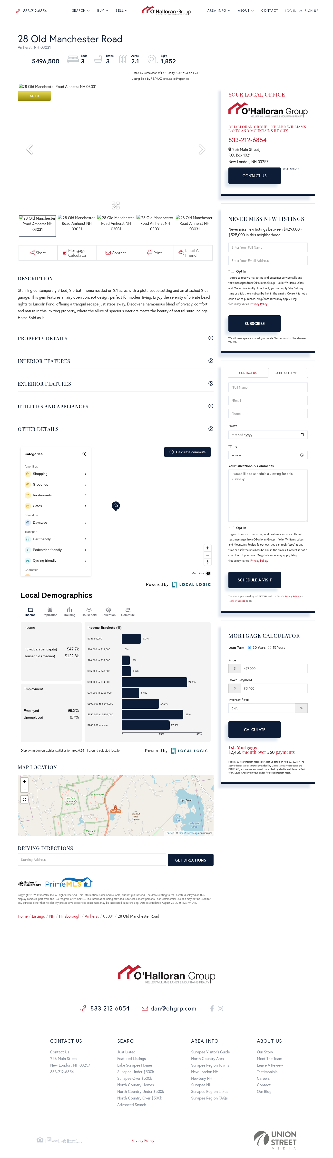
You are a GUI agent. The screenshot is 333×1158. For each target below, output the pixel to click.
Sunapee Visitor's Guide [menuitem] (210, 1051)
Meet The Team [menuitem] (269, 1058)
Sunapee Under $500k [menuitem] (135, 1071)
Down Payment (240, 679)
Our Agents (291, 169)
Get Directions (190, 860)
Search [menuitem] (79, 11)
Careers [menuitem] (263, 1078)
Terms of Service (236, 600)
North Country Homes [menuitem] (135, 1084)
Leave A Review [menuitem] (270, 1065)
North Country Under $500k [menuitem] (140, 1091)
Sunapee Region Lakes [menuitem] (209, 1091)
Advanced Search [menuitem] (131, 1104)
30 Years (259, 647)
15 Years (279, 647)
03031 (108, 916)
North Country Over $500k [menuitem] (139, 1097)
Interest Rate (238, 699)
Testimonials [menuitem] (267, 1071)
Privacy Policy (258, 304)
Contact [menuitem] (269, 11)
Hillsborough (69, 916)
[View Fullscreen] (24, 799)
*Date (232, 425)
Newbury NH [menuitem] (201, 1078)
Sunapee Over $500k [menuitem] (134, 1078)
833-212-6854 (34, 10)
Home (23, 916)
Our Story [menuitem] (265, 1051)
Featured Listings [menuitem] (131, 1058)
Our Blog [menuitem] (264, 1091)
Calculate (254, 729)
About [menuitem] (244, 11)
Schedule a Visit (287, 373)
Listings (38, 916)
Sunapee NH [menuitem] (201, 1084)
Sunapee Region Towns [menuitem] (210, 1065)
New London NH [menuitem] (204, 1071)
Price (232, 660)
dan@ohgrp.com (173, 1008)
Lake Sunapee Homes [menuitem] (135, 1065)
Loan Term (236, 647)
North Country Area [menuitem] (207, 1058)
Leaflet (170, 833)
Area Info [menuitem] (216, 11)
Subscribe (255, 323)
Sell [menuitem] (120, 11)
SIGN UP (311, 11)
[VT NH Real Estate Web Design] (255, 1140)
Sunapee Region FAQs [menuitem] (209, 1097)
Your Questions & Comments (251, 465)
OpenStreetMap (188, 833)
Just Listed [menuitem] (126, 1051)
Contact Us (255, 175)
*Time (232, 446)
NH (52, 916)
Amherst (92, 916)
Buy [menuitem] (100, 11)
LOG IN (290, 11)
